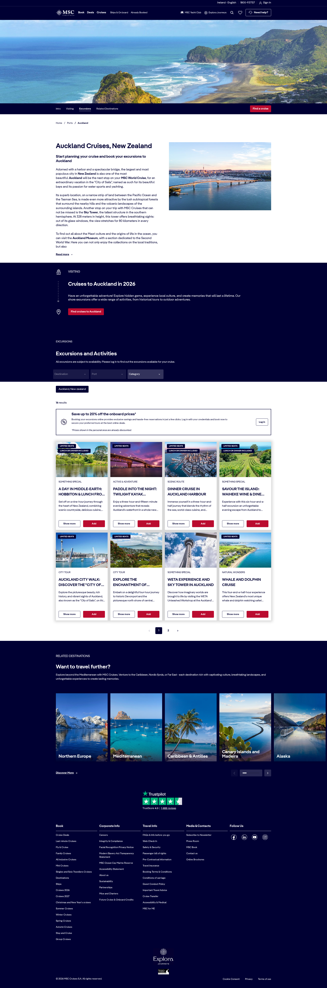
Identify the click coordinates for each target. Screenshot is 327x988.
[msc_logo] (65, 12)
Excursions (85, 109)
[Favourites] (240, 12)
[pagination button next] (177, 630)
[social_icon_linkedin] (244, 837)
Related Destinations (107, 109)
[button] (146, 374)
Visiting (70, 109)
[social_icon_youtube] (255, 837)
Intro (58, 109)
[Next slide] (267, 773)
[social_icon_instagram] (265, 837)
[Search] (232, 12)
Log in (262, 422)
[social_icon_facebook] (234, 837)
